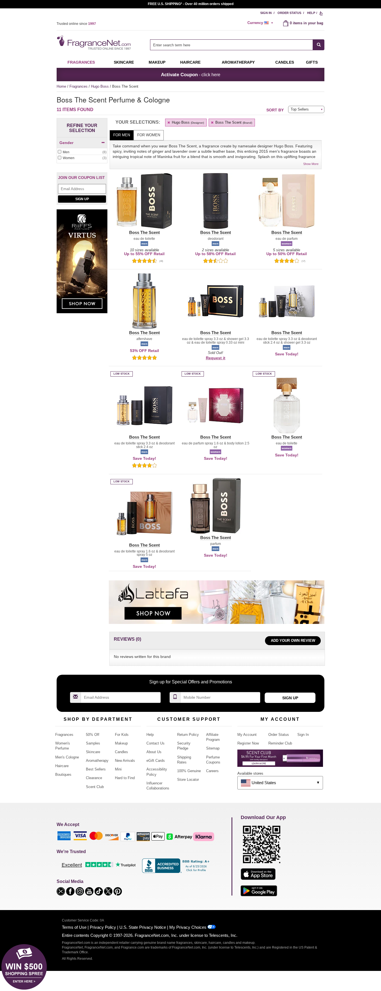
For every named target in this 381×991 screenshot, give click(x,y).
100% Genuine (189, 771)
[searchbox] (231, 44)
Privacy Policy (103, 927)
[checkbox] (82, 152)
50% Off (92, 735)
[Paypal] (127, 836)
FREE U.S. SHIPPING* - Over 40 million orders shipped (190, 4)
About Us (153, 752)
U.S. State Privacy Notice (142, 927)
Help (311, 13)
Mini (118, 769)
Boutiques (63, 774)
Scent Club (95, 787)
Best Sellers (96, 769)
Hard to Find (125, 778)
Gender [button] (66, 142)
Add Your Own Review (293, 640)
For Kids (122, 735)
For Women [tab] (148, 135)
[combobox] (237, 44)
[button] (144, 204)
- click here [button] (190, 74)
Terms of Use (74, 927)
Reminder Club (280, 743)
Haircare (190, 62)
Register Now (248, 743)
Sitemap (213, 748)
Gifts (312, 62)
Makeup (157, 62)
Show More (311, 164)
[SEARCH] (318, 44)
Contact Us (155, 743)
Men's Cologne (67, 757)
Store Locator (188, 779)
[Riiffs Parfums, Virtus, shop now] (82, 264)
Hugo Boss (100, 86)
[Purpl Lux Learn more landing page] (280, 760)
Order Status (289, 13)
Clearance (94, 778)
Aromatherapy (97, 760)
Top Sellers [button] (300, 109)
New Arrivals (125, 760)
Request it (215, 358)
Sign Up (82, 199)
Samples (93, 743)
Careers (212, 771)
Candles (121, 752)
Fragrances (81, 62)
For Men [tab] (121, 135)
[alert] (261, 23)
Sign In (266, 13)
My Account (247, 735)
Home (61, 86)
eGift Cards (155, 760)
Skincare (124, 62)
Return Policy (188, 735)
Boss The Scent (233, 122)
